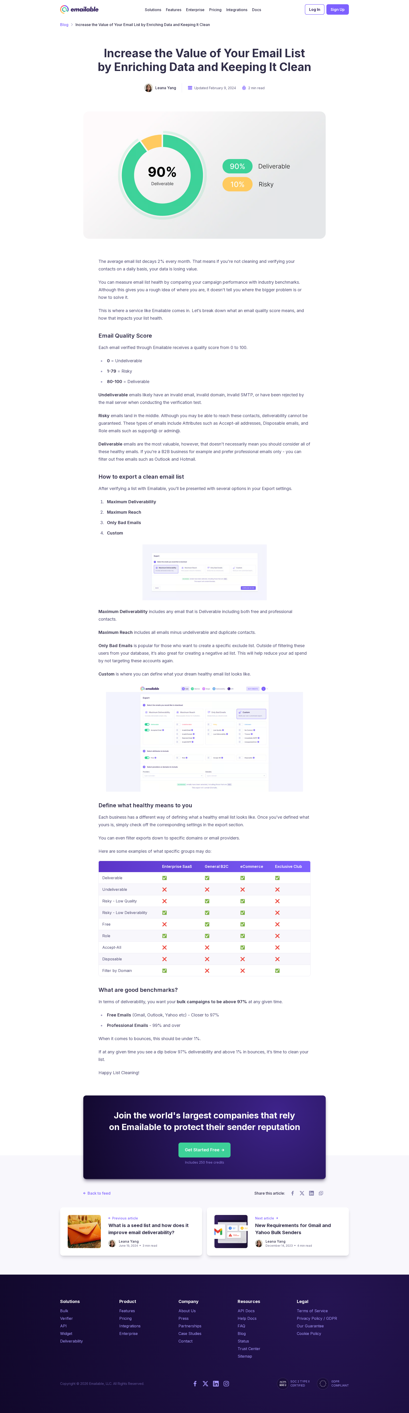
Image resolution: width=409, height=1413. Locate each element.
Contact (185, 1341)
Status (243, 1341)
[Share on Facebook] (292, 1193)
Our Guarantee (310, 1326)
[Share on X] (302, 1193)
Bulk (64, 1310)
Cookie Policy (309, 1333)
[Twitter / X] (205, 1384)
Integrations (130, 1326)
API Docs (246, 1310)
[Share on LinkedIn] (311, 1193)
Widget (66, 1333)
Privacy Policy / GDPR (317, 1318)
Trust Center (249, 1348)
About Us (187, 1310)
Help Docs (247, 1318)
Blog (64, 24)
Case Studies (189, 1333)
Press (183, 1318)
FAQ (241, 1326)
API (63, 1326)
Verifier (66, 1318)
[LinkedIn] (216, 1384)
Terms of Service (312, 1310)
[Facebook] (195, 1384)
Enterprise (128, 1333)
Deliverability (71, 1341)
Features (127, 1310)
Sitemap (245, 1356)
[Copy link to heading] (156, 335)
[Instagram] (226, 1384)
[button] (153, 9)
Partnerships (189, 1326)
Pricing (125, 1318)
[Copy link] (321, 1193)
